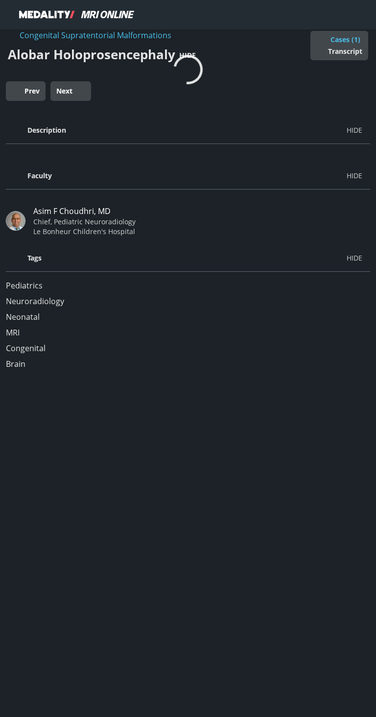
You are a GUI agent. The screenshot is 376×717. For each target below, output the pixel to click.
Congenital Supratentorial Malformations (95, 35)
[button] (188, 130)
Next (64, 91)
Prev (32, 91)
